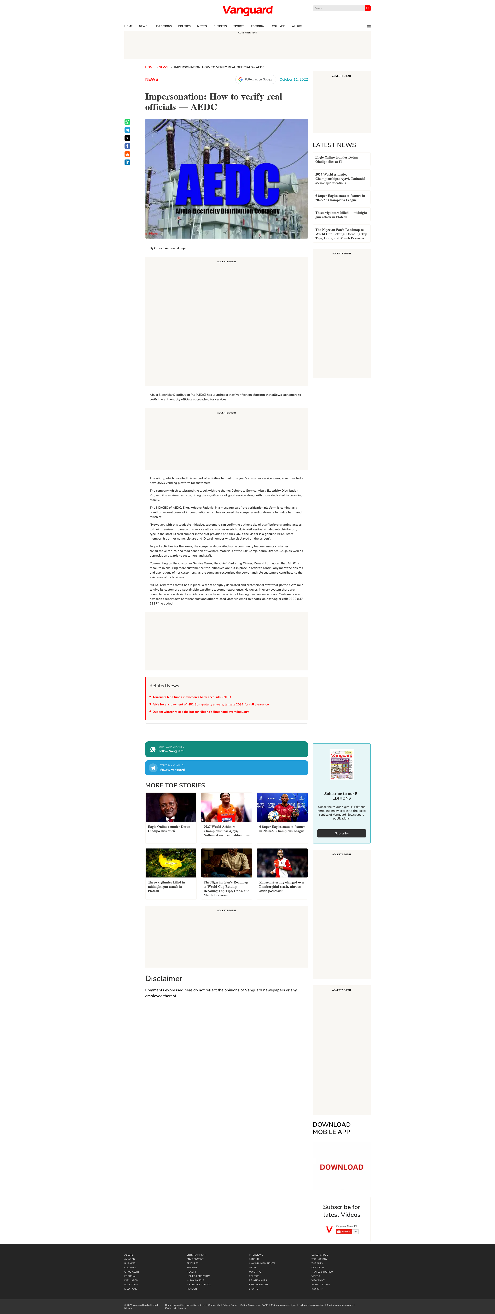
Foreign (192, 1267)
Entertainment (196, 1254)
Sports (238, 26)
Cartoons (318, 1267)
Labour (254, 1259)
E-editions (164, 26)
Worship (317, 1288)
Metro (202, 26)
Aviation (129, 1259)
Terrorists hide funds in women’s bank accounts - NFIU (192, 697)
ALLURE (297, 26)
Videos (316, 1276)
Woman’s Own (321, 1284)
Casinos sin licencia (175, 1308)
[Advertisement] (227, 322)
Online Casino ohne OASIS (254, 1305)
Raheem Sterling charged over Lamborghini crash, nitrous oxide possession (282, 886)
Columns (278, 26)
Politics (184, 26)
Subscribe (342, 833)
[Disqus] (226, 1058)
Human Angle (195, 1280)
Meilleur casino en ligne (283, 1305)
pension (192, 1288)
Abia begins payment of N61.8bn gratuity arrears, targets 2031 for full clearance (211, 704)
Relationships (258, 1280)
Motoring (255, 1271)
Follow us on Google (258, 79)
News (143, 26)
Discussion (131, 1280)
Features (192, 1263)
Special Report (258, 1284)
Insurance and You (199, 1284)
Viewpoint (318, 1280)
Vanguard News (247, 10)
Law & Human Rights (262, 1263)
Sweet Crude (320, 1254)
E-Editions (130, 1288)
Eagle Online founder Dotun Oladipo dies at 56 (336, 159)
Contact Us (214, 1305)
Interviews (256, 1254)
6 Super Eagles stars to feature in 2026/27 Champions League (340, 197)
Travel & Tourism (322, 1271)
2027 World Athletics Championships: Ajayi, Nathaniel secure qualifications (340, 178)
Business (220, 26)
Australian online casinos (340, 1305)
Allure (128, 1254)
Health (191, 1271)
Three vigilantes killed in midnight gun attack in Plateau (341, 214)
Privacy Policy (230, 1305)
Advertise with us (196, 1305)
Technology (319, 1259)
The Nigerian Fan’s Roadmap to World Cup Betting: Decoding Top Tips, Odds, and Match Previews (341, 233)
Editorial (258, 26)
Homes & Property (198, 1276)
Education (131, 1284)
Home (128, 26)
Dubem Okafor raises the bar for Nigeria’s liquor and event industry (201, 712)
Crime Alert (131, 1271)
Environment (195, 1259)
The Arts (317, 1263)
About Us (179, 1305)
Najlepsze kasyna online (311, 1305)
